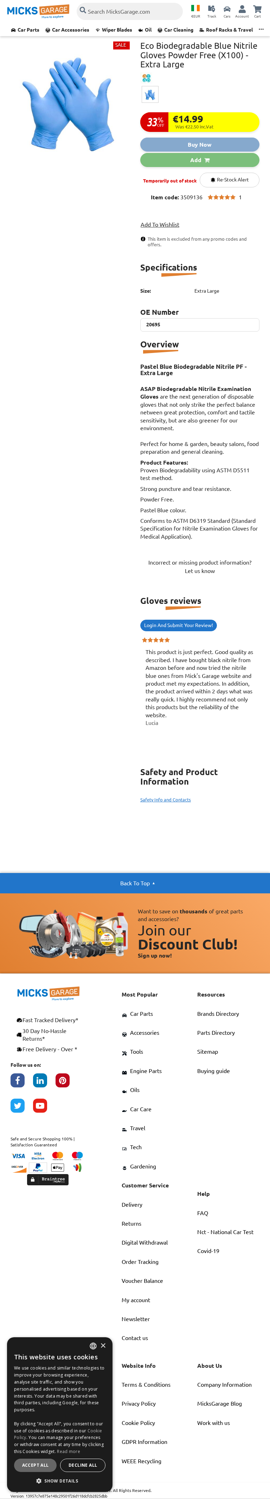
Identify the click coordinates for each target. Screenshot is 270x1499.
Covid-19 (208, 1251)
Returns (131, 1223)
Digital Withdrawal (145, 1242)
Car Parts (28, 30)
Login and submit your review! (178, 625)
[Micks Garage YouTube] (44, 1109)
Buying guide (213, 1071)
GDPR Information (144, 1442)
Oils (135, 1090)
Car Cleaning (178, 30)
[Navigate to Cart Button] (257, 9)
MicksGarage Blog (219, 1403)
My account (136, 1300)
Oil (148, 30)
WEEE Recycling (141, 1461)
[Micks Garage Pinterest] (67, 1083)
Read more (68, 1451)
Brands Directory (218, 1014)
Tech (136, 1147)
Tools (136, 1051)
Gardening (143, 1166)
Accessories (144, 1033)
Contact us (135, 1338)
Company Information (224, 1384)
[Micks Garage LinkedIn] (44, 1083)
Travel (137, 1128)
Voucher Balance (142, 1281)
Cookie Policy (138, 1423)
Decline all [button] (83, 1465)
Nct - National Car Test (225, 1232)
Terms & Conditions (146, 1384)
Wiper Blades (117, 30)
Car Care (141, 1109)
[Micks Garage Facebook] (22, 1083)
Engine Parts (146, 1071)
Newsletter (136, 1319)
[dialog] (59, 1414)
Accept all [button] (35, 1465)
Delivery (132, 1204)
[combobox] (93, 1346)
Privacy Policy (139, 1403)
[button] (59, 1481)
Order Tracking (140, 1262)
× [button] (102, 1345)
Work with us (213, 1423)
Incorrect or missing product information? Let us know (199, 566)
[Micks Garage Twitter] (22, 1109)
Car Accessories (70, 30)
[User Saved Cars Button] (227, 9)
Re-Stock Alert (232, 179)
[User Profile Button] (242, 9)
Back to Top (135, 883)
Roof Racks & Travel (229, 30)
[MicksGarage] (38, 11)
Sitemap (207, 1051)
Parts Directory (216, 1033)
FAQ (202, 1213)
